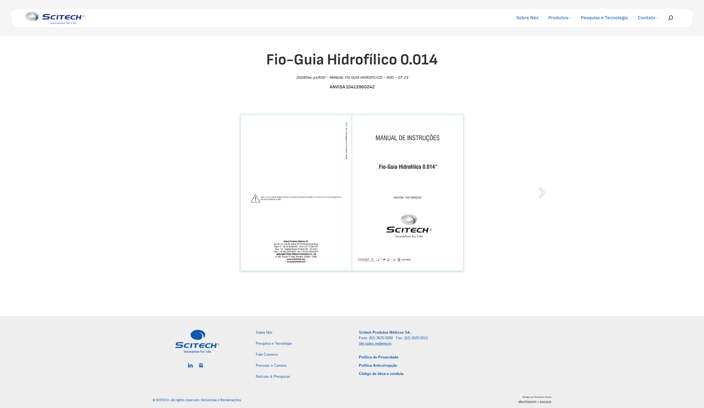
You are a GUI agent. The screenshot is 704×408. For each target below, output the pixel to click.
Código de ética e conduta (381, 374)
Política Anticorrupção (378, 365)
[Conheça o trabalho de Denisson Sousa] (534, 402)
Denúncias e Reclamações (221, 400)
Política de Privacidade (378, 357)
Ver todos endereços (375, 343)
